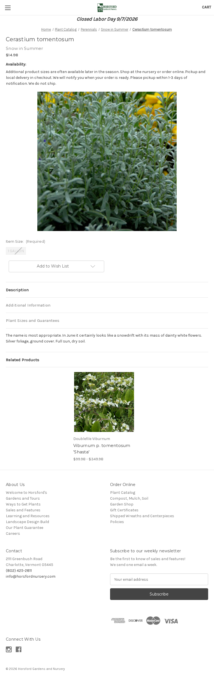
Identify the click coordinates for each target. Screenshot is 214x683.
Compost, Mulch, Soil (129, 498)
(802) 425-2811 (19, 570)
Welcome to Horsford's (26, 492)
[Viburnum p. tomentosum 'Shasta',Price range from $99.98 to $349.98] (104, 402)
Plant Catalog (122, 492)
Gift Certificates (124, 510)
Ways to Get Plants (23, 504)
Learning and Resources (28, 516)
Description (17, 289)
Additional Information (28, 305)
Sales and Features (23, 510)
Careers (13, 533)
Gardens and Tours (23, 498)
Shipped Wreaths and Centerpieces (142, 516)
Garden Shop (121, 504)
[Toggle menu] (7, 7)
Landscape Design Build (27, 521)
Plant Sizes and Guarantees (32, 320)
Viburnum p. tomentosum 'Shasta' (101, 448)
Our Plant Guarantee (24, 527)
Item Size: (25, 241)
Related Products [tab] (22, 359)
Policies (117, 521)
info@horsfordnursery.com (30, 576)
